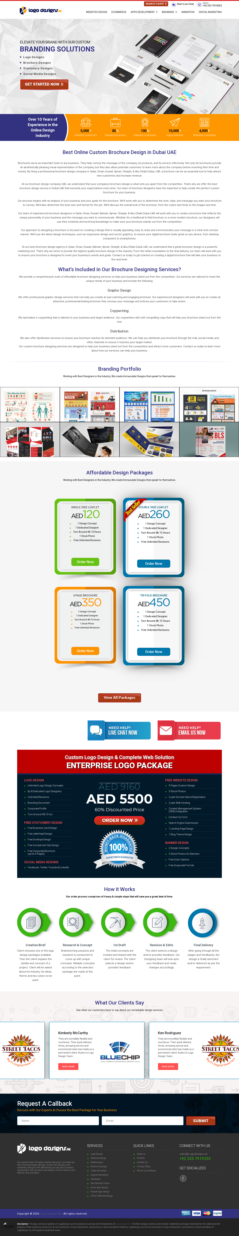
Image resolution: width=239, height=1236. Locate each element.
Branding (168, 12)
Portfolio (141, 1158)
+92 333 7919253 (212, 4)
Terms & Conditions (146, 1170)
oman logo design (99, 1187)
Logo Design (97, 1154)
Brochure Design (99, 1166)
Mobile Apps (97, 1162)
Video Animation (99, 1170)
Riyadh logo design (100, 1191)
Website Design (98, 1158)
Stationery (96, 1179)
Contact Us (142, 1162)
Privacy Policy (143, 1166)
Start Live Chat (185, 4)
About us (141, 1154)
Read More (47, 1066)
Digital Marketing (210, 12)
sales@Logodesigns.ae (194, 1154)
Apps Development (143, 12)
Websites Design (96, 12)
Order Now (85, 562)
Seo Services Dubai (100, 1183)
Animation (187, 12)
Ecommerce (118, 12)
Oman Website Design (102, 1195)
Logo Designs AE (50, 1213)
